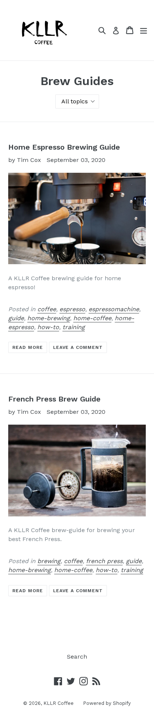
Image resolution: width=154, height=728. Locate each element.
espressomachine (114, 309)
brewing (49, 561)
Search (77, 656)
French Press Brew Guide (54, 398)
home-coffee (92, 318)
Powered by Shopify (107, 703)
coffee (46, 309)
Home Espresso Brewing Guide (64, 147)
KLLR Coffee (58, 703)
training (73, 327)
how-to (48, 327)
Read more (27, 347)
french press (104, 561)
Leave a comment (78, 347)
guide (16, 318)
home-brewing (48, 318)
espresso (72, 309)
